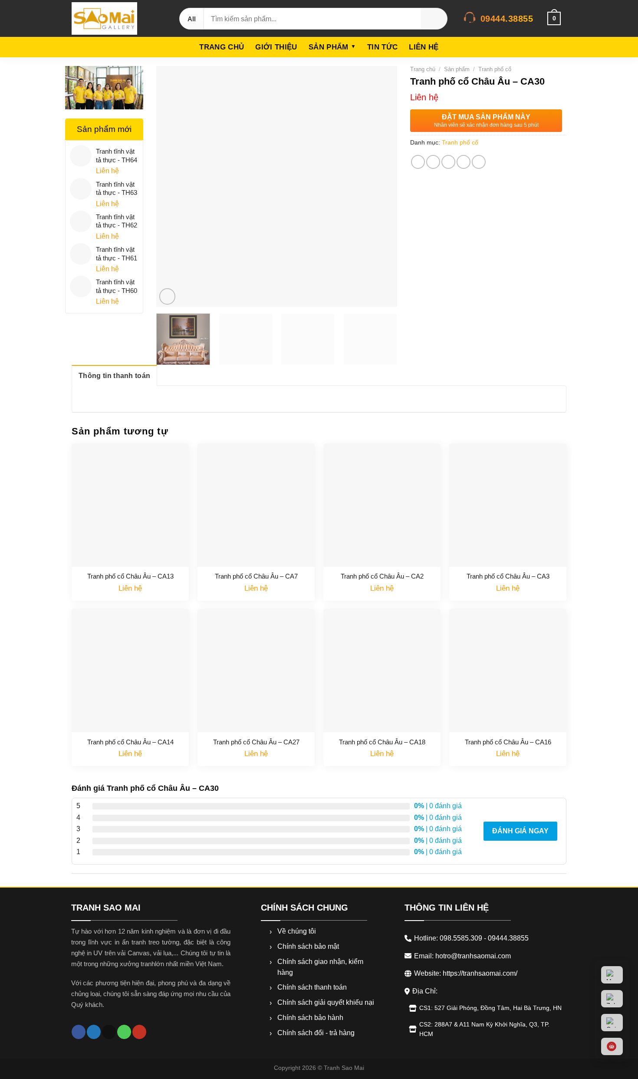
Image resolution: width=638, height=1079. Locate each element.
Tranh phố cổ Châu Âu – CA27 (256, 742)
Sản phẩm (329, 47)
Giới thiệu (276, 47)
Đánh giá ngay (520, 831)
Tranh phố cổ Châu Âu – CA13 (130, 576)
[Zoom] (167, 296)
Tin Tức (382, 47)
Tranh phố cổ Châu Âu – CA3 (508, 576)
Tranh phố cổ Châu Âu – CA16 (508, 742)
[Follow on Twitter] (94, 1032)
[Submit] (434, 19)
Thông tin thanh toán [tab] (114, 375)
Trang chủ (221, 47)
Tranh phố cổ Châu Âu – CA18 (382, 742)
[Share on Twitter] (433, 162)
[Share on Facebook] (418, 162)
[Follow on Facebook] (79, 1032)
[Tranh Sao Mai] (117, 18)
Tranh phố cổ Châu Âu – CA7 (256, 576)
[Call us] (124, 1032)
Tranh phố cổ (494, 69)
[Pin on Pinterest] (463, 162)
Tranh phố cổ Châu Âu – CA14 (130, 742)
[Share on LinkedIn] (479, 162)
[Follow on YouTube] (139, 1032)
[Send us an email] (109, 1032)
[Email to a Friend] (448, 162)
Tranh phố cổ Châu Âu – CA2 (382, 576)
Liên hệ (423, 47)
